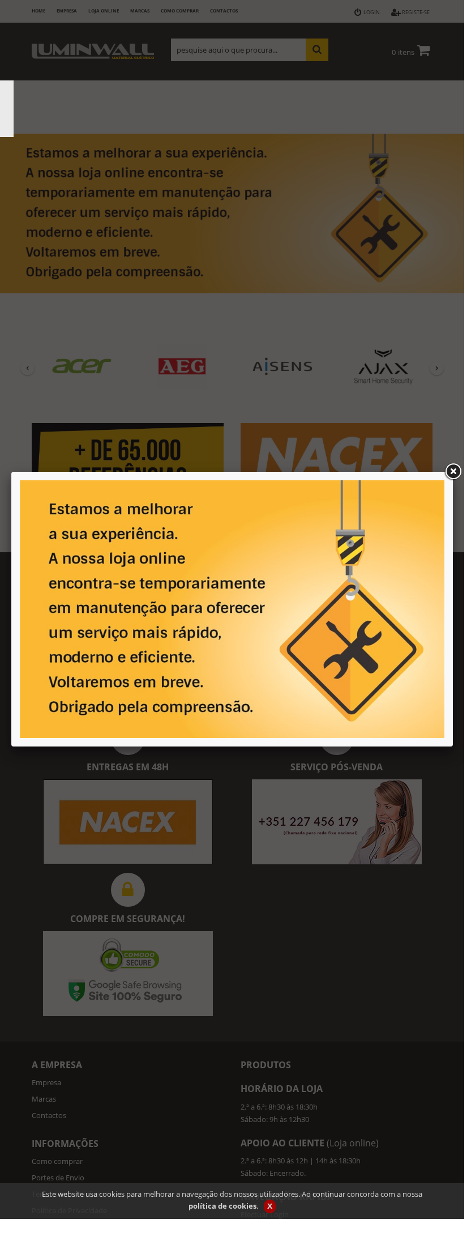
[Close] (453, 472)
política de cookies (222, 1206)
